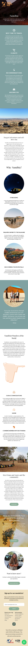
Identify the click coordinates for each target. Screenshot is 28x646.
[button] (3, 643)
